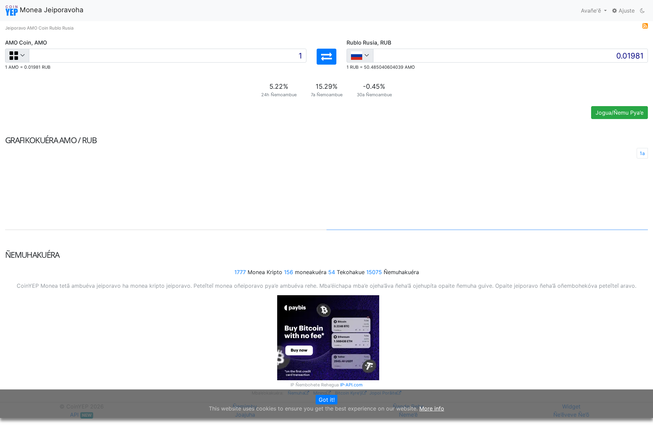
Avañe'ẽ (592, 10)
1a (642, 153)
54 (331, 272)
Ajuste (626, 10)
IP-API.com (351, 384)
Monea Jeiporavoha (50, 10)
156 (288, 272)
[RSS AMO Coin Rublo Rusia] (645, 25)
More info (431, 408)
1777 (240, 272)
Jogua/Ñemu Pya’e (619, 112)
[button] (326, 57)
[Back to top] (638, 420)
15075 (374, 272)
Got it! (327, 399)
